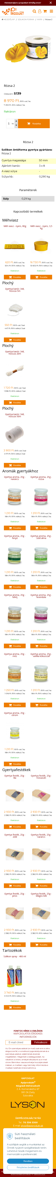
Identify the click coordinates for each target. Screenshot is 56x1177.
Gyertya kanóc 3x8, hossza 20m (14, 352)
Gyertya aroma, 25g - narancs (15, 478)
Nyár (39, 19)
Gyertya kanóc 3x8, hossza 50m (14, 415)
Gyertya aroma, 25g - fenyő (15, 537)
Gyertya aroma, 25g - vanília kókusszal (41, 655)
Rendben (28, 1161)
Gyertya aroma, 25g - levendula (41, 596)
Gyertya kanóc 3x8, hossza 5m (14, 289)
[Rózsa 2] (28, 48)
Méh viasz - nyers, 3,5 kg (41, 227)
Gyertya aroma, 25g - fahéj (15, 596)
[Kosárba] (15, 277)
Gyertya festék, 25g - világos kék (41, 894)
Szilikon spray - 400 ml (15, 956)
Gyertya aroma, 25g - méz (15, 655)
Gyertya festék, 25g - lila (14, 776)
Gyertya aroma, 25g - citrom (15, 714)
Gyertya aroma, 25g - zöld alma (41, 537)
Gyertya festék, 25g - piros (14, 894)
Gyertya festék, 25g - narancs (41, 835)
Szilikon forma (26, 19)
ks (13, 123)
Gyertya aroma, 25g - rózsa (41, 478)
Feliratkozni (40, 1042)
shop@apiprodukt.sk (32, 1125)
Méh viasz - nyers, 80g (15, 226)
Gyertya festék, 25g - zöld (14, 835)
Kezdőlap (9, 19)
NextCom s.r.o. (39, 1174)
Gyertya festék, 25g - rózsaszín (41, 776)
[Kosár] (45, 11)
